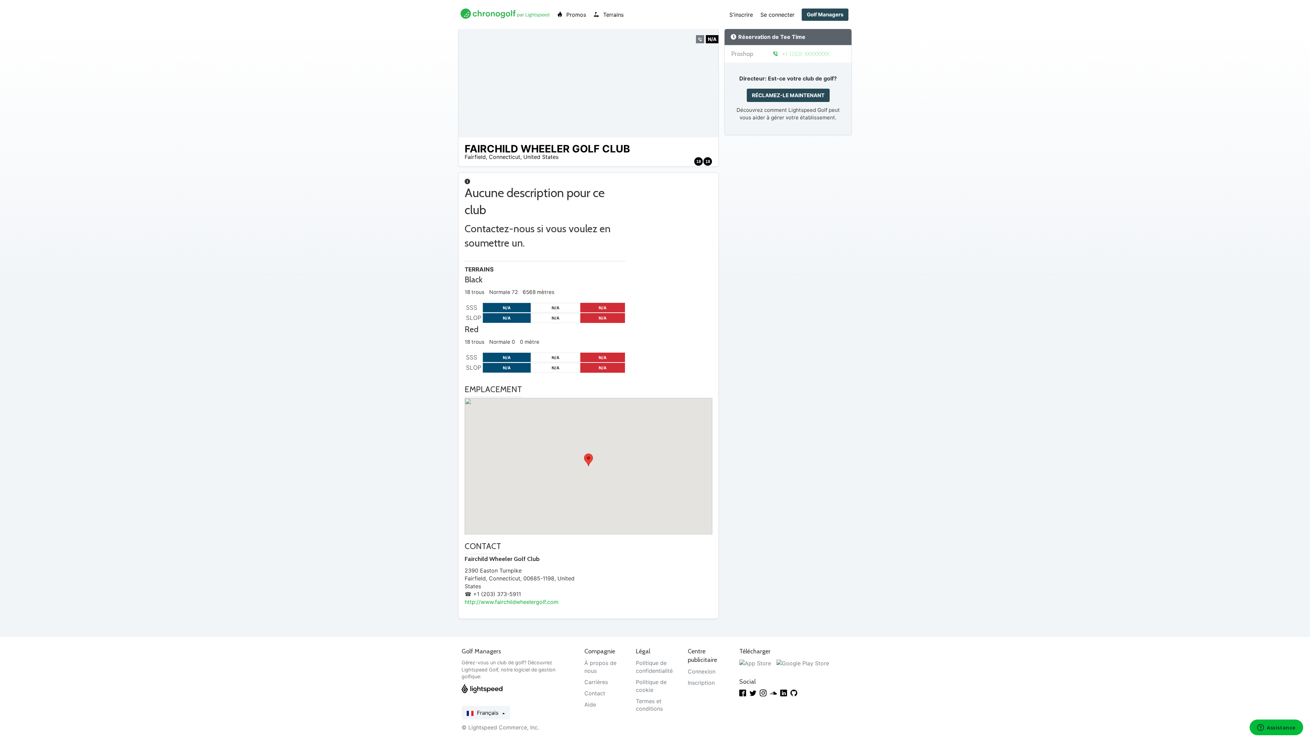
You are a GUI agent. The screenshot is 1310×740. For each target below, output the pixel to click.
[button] (588, 460)
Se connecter (777, 14)
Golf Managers (825, 14)
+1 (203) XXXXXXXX (804, 53)
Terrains (612, 14)
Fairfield (475, 156)
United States (540, 156)
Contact (594, 693)
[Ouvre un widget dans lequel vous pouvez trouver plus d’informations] (1276, 728)
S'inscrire (741, 14)
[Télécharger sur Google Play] (802, 663)
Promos (575, 14)
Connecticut (504, 156)
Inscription (701, 682)
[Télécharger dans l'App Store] (755, 663)
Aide (590, 704)
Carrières (596, 682)
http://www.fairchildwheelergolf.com (511, 601)
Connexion (701, 671)
